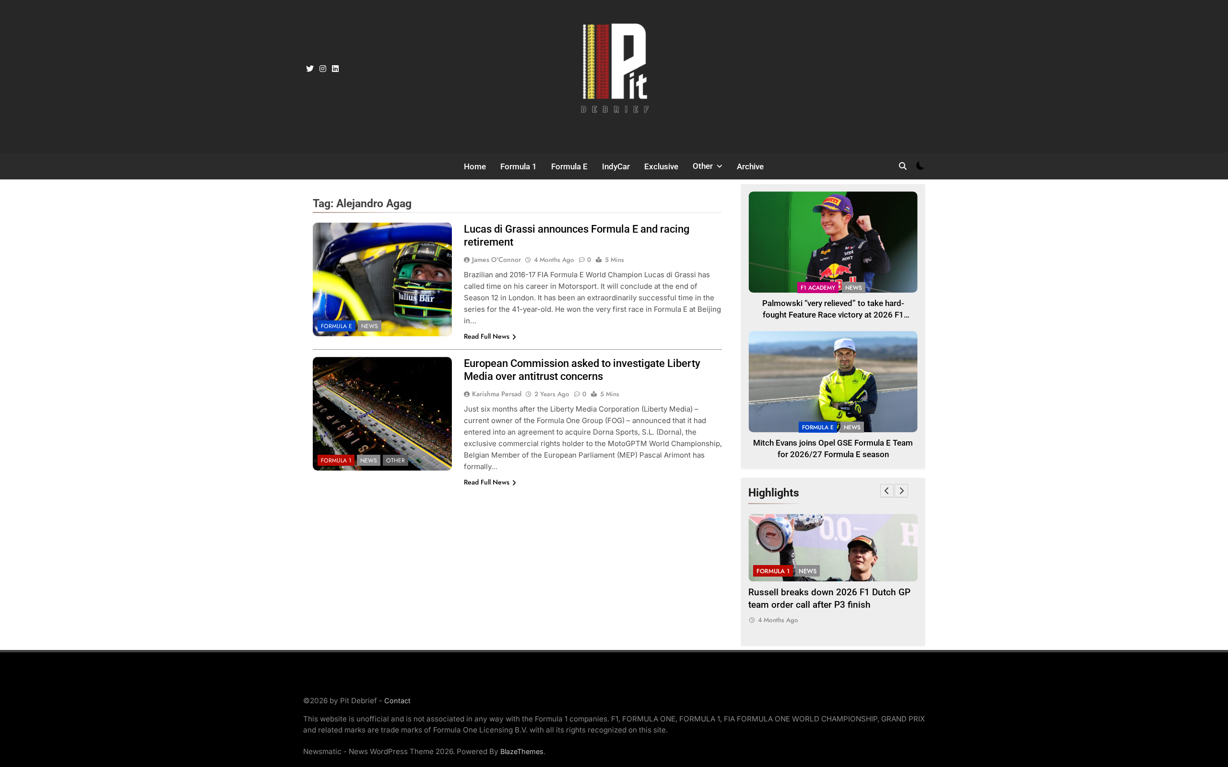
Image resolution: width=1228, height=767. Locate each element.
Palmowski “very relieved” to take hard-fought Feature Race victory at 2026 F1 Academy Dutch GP (833, 315)
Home (475, 166)
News (369, 326)
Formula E (569, 166)
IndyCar (616, 166)
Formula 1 (518, 166)
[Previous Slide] (887, 490)
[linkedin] (335, 69)
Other (703, 166)
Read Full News (486, 336)
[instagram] (323, 69)
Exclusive (661, 166)
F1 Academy (818, 287)
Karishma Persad (496, 394)
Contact (397, 700)
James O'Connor (496, 259)
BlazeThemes (521, 751)
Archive (750, 166)
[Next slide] (901, 490)
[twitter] (310, 69)
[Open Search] (903, 166)
